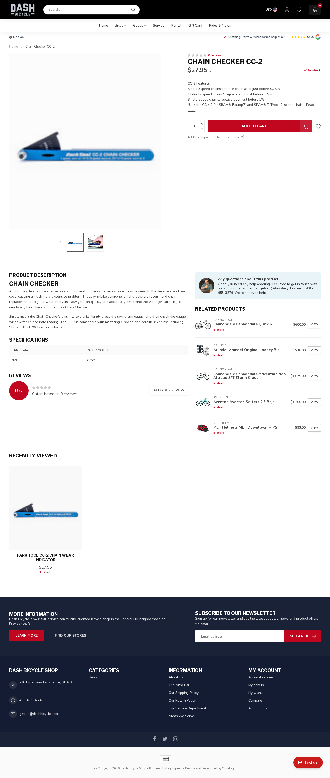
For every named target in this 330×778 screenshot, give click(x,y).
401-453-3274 (30, 700)
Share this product (228, 137)
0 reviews (215, 55)
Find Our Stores (70, 635)
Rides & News (220, 25)
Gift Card (195, 25)
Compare (255, 700)
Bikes (119, 25)
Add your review (168, 390)
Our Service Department (187, 708)
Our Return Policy (182, 700)
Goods (138, 25)
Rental (176, 25)
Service (158, 25)
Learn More (26, 635)
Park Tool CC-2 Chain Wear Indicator (45, 557)
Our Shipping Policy (184, 692)
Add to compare (199, 137)
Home (103, 25)
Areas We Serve (181, 716)
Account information (264, 677)
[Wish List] (299, 10)
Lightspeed (174, 768)
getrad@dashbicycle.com (280, 288)
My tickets (256, 685)
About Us (176, 677)
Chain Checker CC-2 (40, 46)
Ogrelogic (229, 768)
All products (257, 708)
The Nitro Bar (179, 685)
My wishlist (256, 692)
